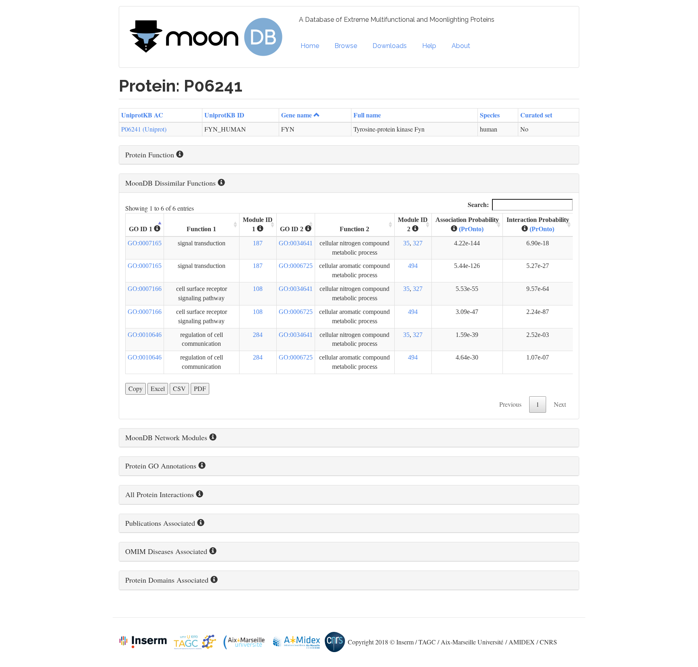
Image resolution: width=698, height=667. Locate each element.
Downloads (389, 46)
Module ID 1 (258, 224)
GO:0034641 (296, 243)
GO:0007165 (145, 243)
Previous (510, 404)
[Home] (209, 37)
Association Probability (467, 224)
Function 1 (201, 229)
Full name (367, 114)
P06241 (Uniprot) (143, 129)
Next (560, 404)
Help (429, 46)
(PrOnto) (471, 229)
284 (258, 334)
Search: (478, 204)
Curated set (536, 114)
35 (406, 243)
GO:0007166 (145, 288)
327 (418, 243)
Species (490, 114)
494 (413, 265)
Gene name (296, 114)
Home (310, 46)
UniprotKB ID (224, 114)
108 (258, 288)
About (461, 46)
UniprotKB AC (142, 114)
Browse (345, 46)
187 (258, 243)
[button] (349, 155)
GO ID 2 (292, 229)
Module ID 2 (413, 224)
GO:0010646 (145, 334)
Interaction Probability (538, 224)
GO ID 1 (141, 229)
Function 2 (354, 229)
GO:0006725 (296, 265)
